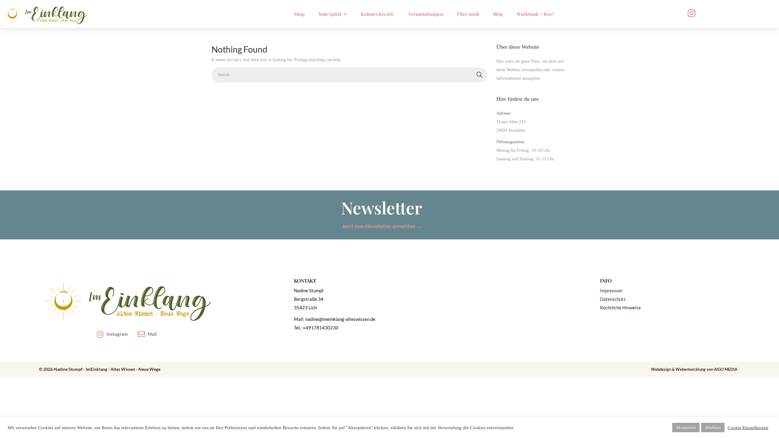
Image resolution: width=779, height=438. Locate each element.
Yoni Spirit (330, 14)
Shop (299, 14)
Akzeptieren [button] (686, 427)
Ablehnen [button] (713, 427)
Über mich (468, 14)
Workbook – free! (535, 14)
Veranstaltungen (425, 14)
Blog (498, 14)
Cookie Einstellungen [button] (748, 427)
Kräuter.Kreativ (377, 14)
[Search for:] (349, 74)
